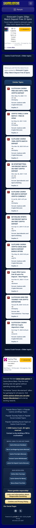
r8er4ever (14, 283)
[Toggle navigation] (30, 3)
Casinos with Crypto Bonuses (18, 104)
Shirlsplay (14, 100)
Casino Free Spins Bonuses (18, 454)
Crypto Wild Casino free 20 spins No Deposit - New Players (19, 274)
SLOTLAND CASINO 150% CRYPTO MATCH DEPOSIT (19, 141)
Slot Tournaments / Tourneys (20, 312)
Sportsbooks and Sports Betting (19, 182)
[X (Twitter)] (20, 511)
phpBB (15, 517)
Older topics (26, 56)
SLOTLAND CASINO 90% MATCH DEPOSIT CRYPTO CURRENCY (19, 194)
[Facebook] (15, 511)
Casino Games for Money (18, 478)
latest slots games (23, 379)
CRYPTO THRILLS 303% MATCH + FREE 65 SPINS (19, 116)
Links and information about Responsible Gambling (18, 495)
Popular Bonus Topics (14, 409)
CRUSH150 (26, 360)
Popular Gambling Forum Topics (17, 422)
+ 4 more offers (10, 47)
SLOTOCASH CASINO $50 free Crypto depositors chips (19, 324)
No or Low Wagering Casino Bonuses (18, 449)
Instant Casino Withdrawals (18, 458)
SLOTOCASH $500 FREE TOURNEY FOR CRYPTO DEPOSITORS (19, 299)
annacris (14, 334)
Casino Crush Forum (12, 56)
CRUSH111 (25, 29)
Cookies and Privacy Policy (18, 501)
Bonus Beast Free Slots (18, 483)
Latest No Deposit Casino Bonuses (18, 463)
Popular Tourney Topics (14, 416)
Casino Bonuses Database (18, 445)
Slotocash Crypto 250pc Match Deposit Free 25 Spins (18, 17)
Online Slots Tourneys (18, 474)
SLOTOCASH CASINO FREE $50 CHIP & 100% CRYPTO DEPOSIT (19, 90)
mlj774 (13, 178)
